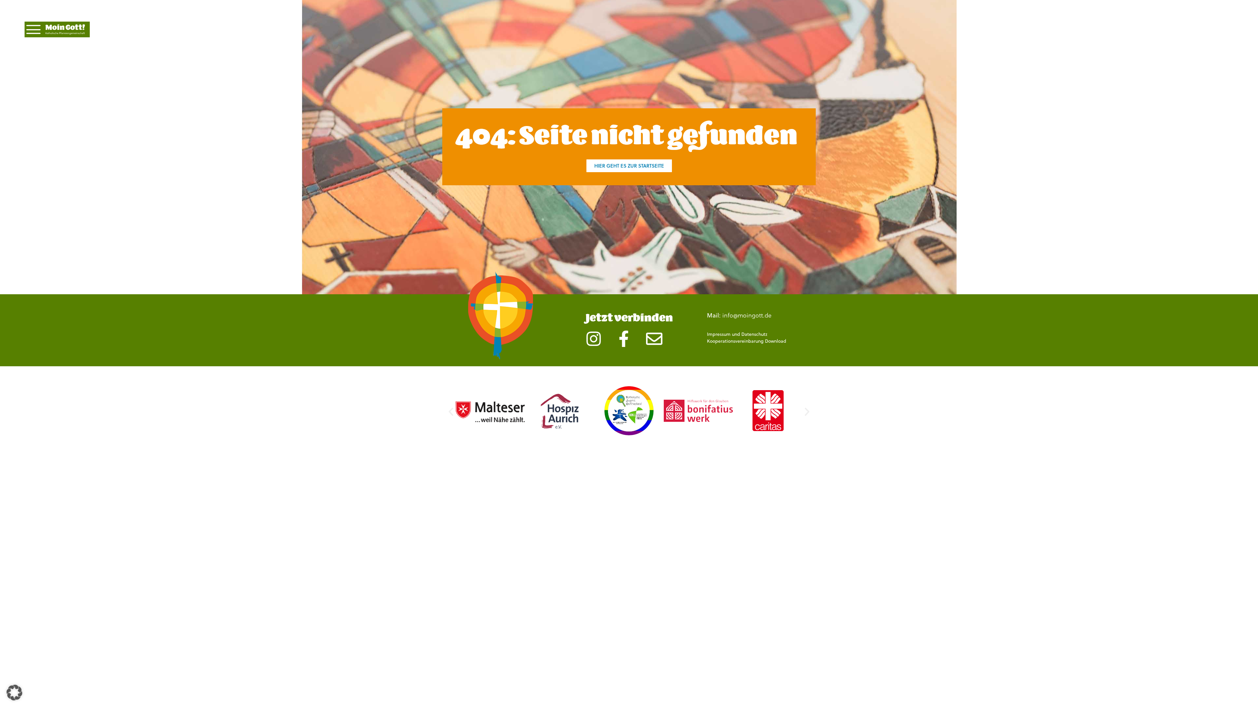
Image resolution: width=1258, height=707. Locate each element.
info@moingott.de (747, 315)
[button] (451, 411)
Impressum (719, 334)
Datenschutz (754, 334)
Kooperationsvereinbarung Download (746, 341)
